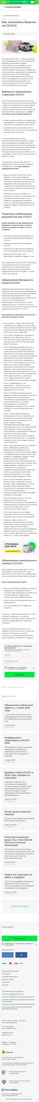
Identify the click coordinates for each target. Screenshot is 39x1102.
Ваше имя (8, 657)
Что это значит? (26, 1099)
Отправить (19, 675)
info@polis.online (7, 1032)
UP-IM (14, 1044)
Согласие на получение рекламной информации (18, 1004)
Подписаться (19, 938)
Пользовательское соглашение (12, 991)
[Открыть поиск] (28, 7)
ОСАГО (16, 59)
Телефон (7, 664)
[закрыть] (36, 2)
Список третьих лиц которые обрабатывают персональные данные (17, 1008)
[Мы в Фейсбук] (21, 955)
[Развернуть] (33, 668)
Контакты (5, 985)
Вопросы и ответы (8, 979)
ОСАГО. (32, 517)
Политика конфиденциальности (13, 994)
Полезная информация (11, 15)
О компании (6, 974)
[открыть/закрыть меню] (33, 7)
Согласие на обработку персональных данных (17, 997)
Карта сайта (6, 982)
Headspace (12, 1042)
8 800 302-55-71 (7, 1035)
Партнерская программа (10, 971)
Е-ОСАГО (23, 194)
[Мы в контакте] (8, 955)
